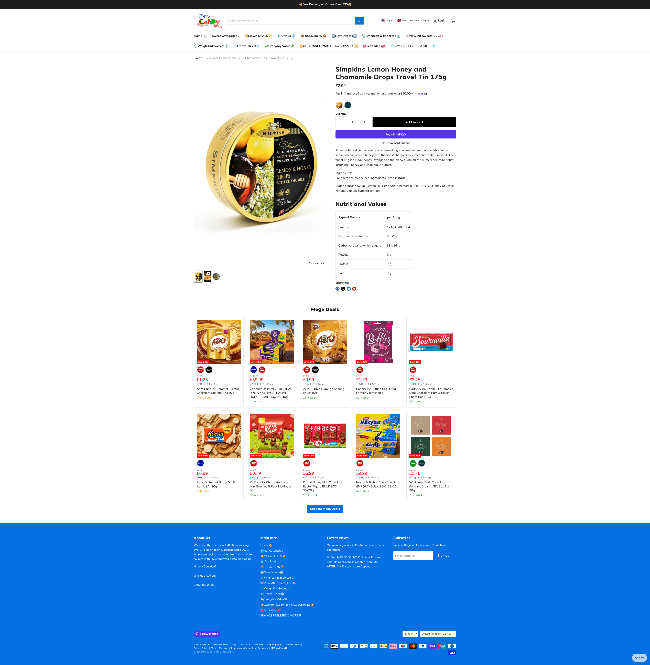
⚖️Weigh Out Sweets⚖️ (211, 46)
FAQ (234, 644)
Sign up (443, 555)
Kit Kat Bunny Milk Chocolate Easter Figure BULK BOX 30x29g (322, 486)
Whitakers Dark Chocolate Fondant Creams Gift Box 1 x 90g (429, 486)
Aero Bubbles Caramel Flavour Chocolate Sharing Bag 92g (218, 391)
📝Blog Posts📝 (279, 648)
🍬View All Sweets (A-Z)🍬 (425, 36)
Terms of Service (219, 648)
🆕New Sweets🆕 (344, 36)
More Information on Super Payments (249, 648)
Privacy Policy (201, 648)
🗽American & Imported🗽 (381, 36)
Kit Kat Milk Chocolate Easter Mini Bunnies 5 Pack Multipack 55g (270, 486)
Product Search (220, 644)
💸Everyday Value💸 (279, 46)
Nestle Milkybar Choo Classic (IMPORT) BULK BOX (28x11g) (377, 484)
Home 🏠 (200, 36)
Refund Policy (293, 644)
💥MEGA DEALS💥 (258, 36)
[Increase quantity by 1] (364, 122)
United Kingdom (436, 634)
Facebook (258, 644)
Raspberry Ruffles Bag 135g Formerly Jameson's (376, 391)
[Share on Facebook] (337, 289)
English (408, 634)
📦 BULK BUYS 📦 (313, 36)
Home (198, 58)
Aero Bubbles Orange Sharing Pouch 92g (323, 391)
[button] (405, 20)
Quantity (340, 113)
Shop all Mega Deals (325, 509)
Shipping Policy (274, 644)
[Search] (359, 21)
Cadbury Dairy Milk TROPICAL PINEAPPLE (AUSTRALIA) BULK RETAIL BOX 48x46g (271, 393)
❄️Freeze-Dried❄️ (246, 46)
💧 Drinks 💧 (286, 36)
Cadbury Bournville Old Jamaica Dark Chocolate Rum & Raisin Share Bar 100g (431, 393)
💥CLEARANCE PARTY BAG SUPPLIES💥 (328, 46)
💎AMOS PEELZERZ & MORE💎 (413, 46)
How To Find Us (201, 644)
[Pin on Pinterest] (354, 289)
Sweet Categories (225, 36)
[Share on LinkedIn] (349, 289)
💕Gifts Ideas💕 (374, 46)
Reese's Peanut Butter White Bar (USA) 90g (217, 484)
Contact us (245, 644)
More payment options (396, 143)
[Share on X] (343, 289)
